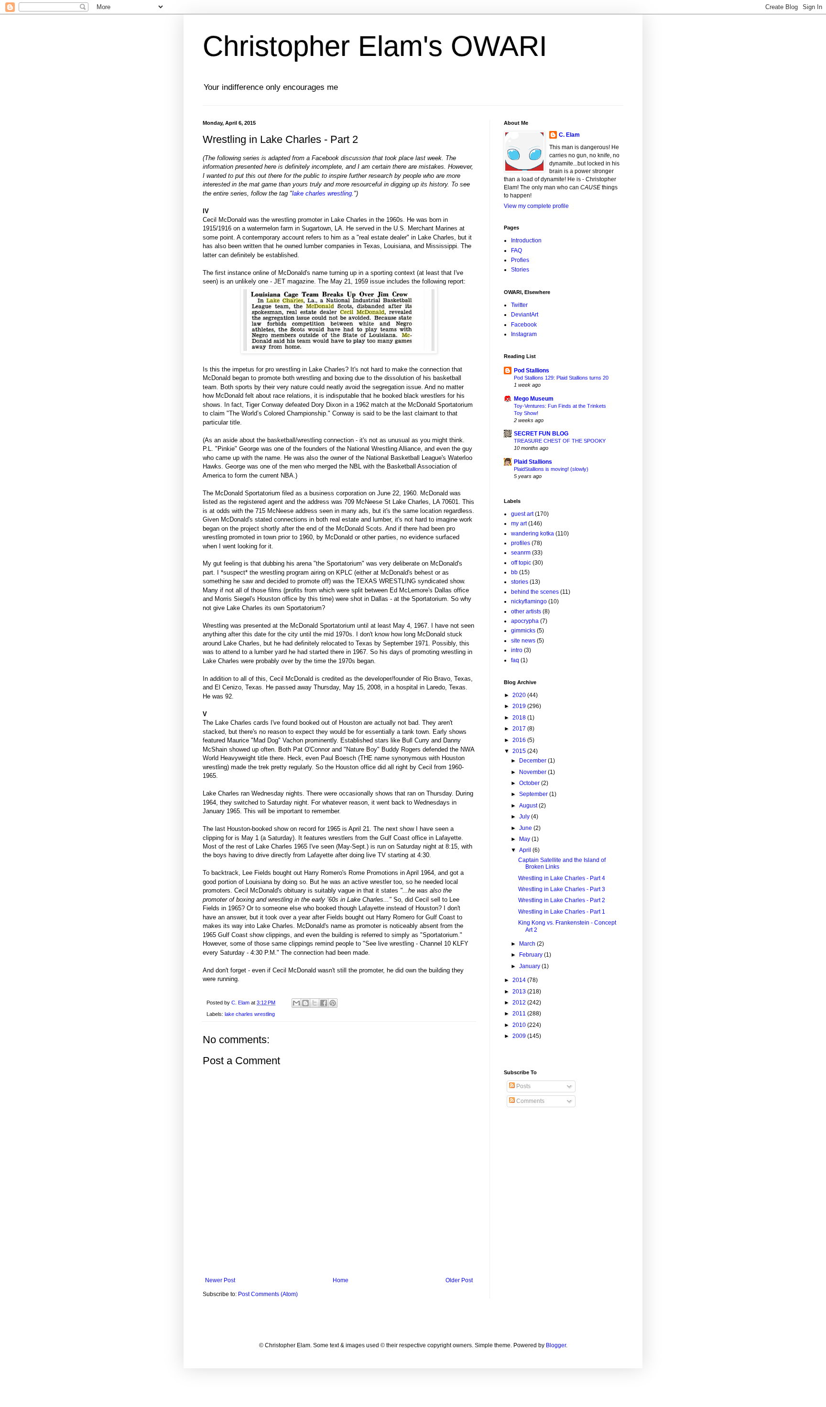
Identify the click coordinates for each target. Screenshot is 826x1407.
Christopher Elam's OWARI (375, 46)
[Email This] (296, 1003)
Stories (520, 269)
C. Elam (569, 134)
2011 (519, 1013)
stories (519, 581)
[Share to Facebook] (323, 1003)
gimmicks (523, 630)
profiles (520, 543)
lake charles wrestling (322, 193)
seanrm (521, 552)
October (530, 783)
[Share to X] (314, 1003)
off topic (521, 562)
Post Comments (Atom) (268, 1294)
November (533, 772)
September (534, 794)
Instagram (524, 334)
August (529, 805)
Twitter (519, 305)
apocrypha (525, 621)
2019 (519, 706)
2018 (519, 717)
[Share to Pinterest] (332, 1003)
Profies (520, 260)
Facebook (524, 324)
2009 (519, 1036)
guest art (522, 514)
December (533, 760)
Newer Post (220, 1280)
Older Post (459, 1280)
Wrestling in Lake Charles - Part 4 (561, 878)
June (526, 828)
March (528, 943)
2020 (519, 695)
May (525, 839)
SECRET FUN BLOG (541, 433)
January (530, 966)
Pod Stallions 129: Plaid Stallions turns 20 (561, 378)
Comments (529, 1101)
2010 (519, 1025)
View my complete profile (536, 206)
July (525, 816)
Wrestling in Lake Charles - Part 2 (561, 900)
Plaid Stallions (533, 461)
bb (514, 572)
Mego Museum (534, 398)
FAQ (516, 250)
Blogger (556, 1345)
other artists (526, 611)
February (531, 954)
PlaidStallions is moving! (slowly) (551, 469)
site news (523, 640)
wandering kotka (532, 533)
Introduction (526, 240)
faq (515, 660)
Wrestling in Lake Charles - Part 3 (561, 889)
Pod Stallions (531, 370)
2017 (519, 728)
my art (519, 523)
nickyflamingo (529, 601)
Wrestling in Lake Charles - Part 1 (561, 911)
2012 (519, 1002)
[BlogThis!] (305, 1003)
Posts (523, 1086)
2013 (519, 991)
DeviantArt (524, 314)
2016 (519, 740)
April (526, 850)
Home (340, 1280)
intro (516, 650)
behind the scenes (535, 592)
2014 (519, 980)
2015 (519, 751)
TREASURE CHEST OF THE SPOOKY (560, 441)
